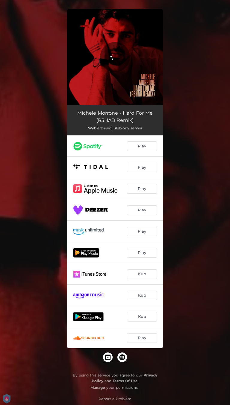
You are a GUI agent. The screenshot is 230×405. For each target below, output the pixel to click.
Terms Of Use (125, 381)
